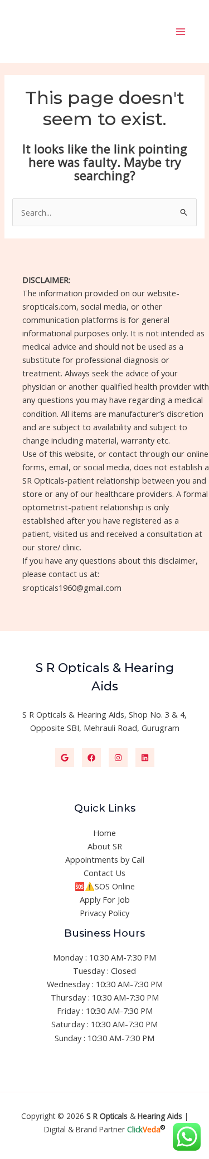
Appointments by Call (104, 859)
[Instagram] (118, 757)
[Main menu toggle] (180, 31)
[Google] (64, 757)
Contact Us (104, 872)
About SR (105, 846)
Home (104, 832)
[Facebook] (91, 757)
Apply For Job (105, 899)
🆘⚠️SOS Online (105, 886)
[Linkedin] (144, 757)
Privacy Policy (104, 912)
